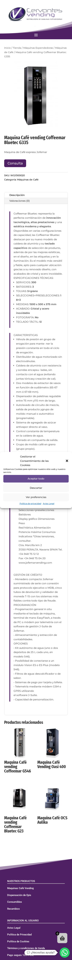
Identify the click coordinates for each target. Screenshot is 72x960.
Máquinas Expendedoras (38, 48)
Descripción (17, 195)
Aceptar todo (36, 478)
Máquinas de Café (28, 179)
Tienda (17, 48)
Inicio (7, 48)
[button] (67, 460)
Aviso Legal (48, 503)
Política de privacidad (30, 503)
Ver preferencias (36, 497)
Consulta (15, 163)
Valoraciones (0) (19, 200)
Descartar (36, 487)
